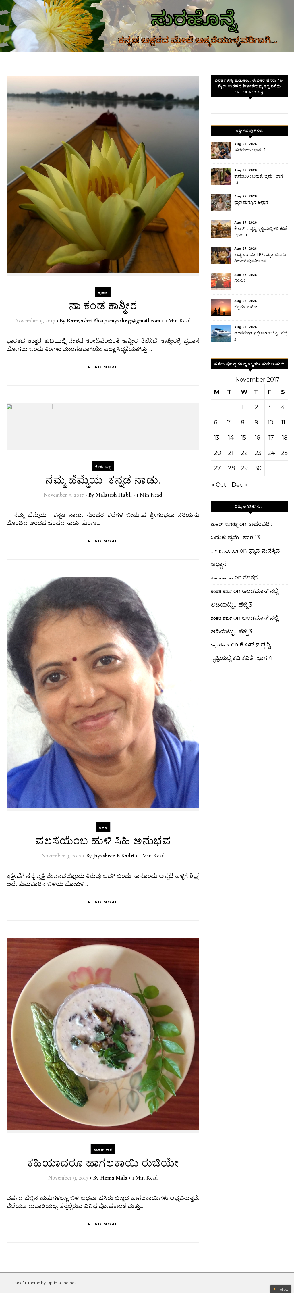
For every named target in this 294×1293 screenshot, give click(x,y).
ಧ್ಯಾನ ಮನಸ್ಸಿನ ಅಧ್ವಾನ (251, 202)
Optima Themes (61, 1282)
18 (284, 437)
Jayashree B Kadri (113, 855)
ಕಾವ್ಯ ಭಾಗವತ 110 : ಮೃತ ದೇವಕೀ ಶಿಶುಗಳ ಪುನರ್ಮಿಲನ (260, 257)
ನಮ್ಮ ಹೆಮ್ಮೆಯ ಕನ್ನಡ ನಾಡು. (102, 480)
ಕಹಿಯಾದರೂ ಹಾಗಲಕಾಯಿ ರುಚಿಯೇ (103, 1163)
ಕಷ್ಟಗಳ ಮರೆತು (246, 306)
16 (257, 437)
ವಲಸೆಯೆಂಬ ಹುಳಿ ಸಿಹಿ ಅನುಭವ (103, 841)
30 (258, 468)
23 (258, 452)
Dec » (239, 484)
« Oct (219, 484)
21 (230, 452)
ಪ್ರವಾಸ (103, 293)
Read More (103, 367)
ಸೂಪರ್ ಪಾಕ (103, 1150)
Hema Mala (113, 1177)
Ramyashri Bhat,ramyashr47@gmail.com (113, 320)
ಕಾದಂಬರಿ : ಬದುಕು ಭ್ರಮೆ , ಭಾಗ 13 (258, 179)
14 (231, 437)
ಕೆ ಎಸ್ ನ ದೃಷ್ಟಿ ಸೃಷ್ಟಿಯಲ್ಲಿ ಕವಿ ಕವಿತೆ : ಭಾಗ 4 (260, 231)
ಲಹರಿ (103, 828)
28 (231, 468)
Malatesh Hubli (114, 494)
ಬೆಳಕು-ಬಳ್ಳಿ (103, 467)
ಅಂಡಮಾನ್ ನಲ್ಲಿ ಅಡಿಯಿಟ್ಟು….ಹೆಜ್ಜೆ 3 (260, 336)
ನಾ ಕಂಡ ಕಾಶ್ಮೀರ (103, 306)
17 (271, 437)
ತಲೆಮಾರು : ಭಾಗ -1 (250, 150)
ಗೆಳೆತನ (239, 280)
